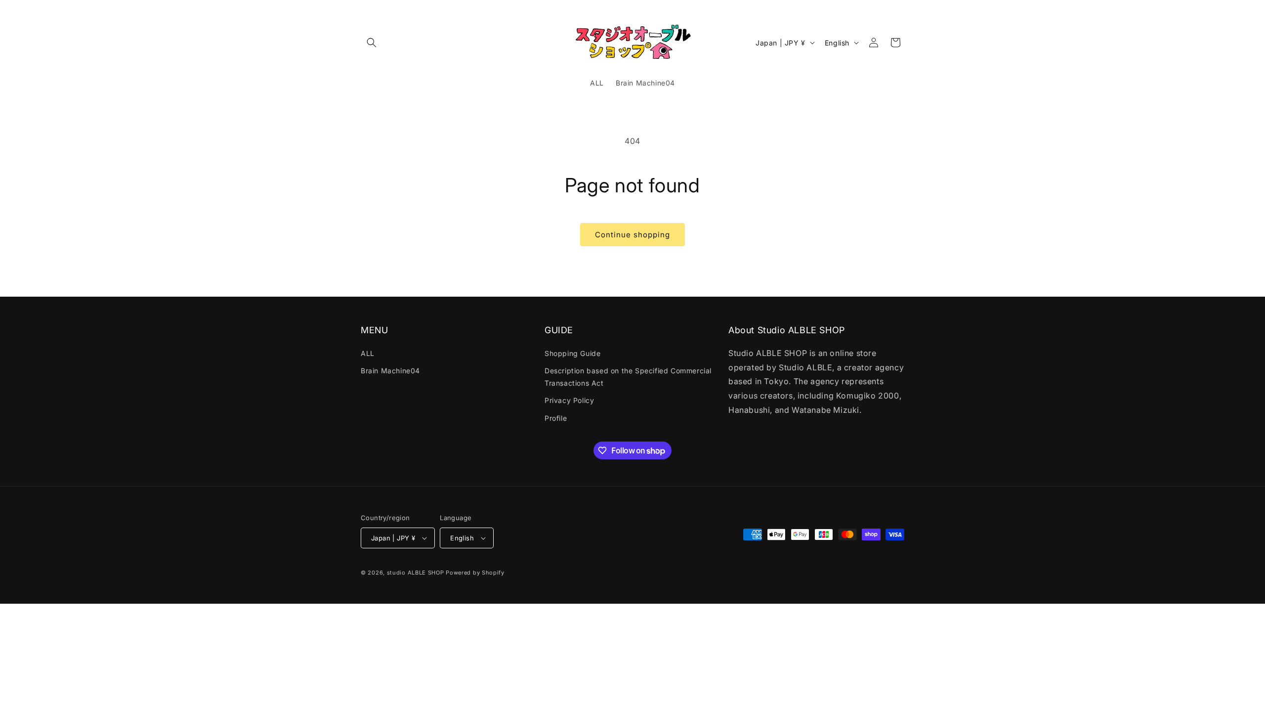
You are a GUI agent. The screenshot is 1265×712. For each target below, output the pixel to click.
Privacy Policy (569, 400)
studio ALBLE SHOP (415, 572)
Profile (556, 418)
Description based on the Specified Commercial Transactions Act (628, 376)
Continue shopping (632, 234)
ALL (368, 353)
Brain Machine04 (390, 370)
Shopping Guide (572, 353)
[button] (371, 42)
